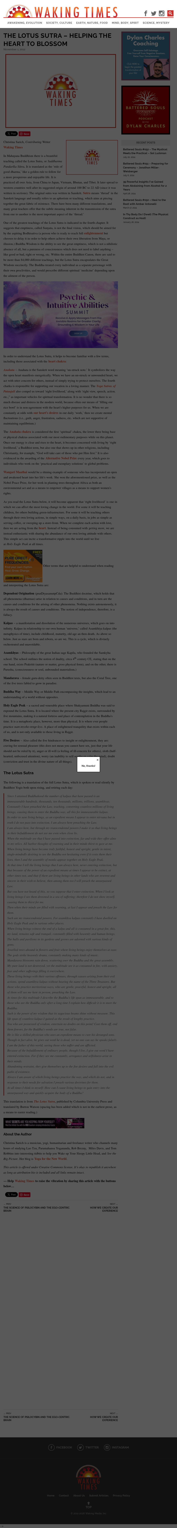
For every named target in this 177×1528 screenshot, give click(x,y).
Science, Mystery (156, 22)
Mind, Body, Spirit (125, 22)
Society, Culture (59, 22)
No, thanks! (88, 765)
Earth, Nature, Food (92, 22)
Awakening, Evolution (24, 22)
